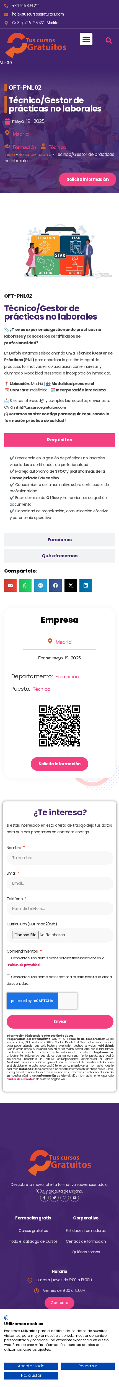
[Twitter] (54, 1197)
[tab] (59, 440)
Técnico (57, 147)
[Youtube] (74, 1197)
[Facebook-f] (44, 1197)
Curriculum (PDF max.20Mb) (32, 924)
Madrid (21, 134)
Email (12, 873)
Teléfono (15, 899)
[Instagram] (64, 1197)
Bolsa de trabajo (35, 154)
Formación (24, 147)
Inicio (9, 154)
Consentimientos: (23, 951)
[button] (86, 39)
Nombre (14, 848)
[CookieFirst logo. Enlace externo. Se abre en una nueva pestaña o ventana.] (6, 1317)
